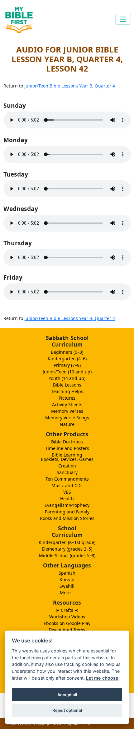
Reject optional (67, 710)
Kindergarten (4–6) (67, 359)
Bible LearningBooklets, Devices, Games (67, 457)
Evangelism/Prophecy (67, 505)
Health (67, 499)
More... (67, 593)
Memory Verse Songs (67, 418)
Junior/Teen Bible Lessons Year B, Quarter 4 (69, 86)
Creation (67, 466)
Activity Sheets (67, 404)
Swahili (67, 586)
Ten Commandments (67, 479)
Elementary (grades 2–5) (67, 549)
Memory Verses (67, 411)
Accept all (67, 694)
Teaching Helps (67, 391)
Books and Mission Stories (67, 518)
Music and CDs (67, 485)
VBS (67, 492)
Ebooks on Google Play (67, 623)
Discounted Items (67, 630)
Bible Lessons (67, 385)
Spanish (67, 573)
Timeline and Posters (67, 448)
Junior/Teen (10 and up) (67, 372)
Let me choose (102, 678)
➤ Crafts (67, 610)
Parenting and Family (67, 512)
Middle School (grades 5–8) (67, 555)
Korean (67, 579)
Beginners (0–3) (67, 352)
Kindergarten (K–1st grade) (67, 542)
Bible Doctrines (67, 442)
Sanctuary (67, 472)
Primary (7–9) (67, 365)
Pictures (67, 398)
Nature (67, 424)
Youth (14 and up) (67, 378)
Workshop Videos (67, 617)
